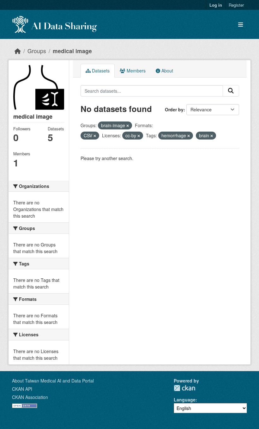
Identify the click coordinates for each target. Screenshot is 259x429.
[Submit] (231, 90)
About (166, 70)
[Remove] (127, 125)
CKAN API (22, 389)
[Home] (18, 51)
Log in (215, 5)
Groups (36, 51)
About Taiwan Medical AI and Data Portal (53, 380)
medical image (72, 51)
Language (185, 399)
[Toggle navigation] (240, 24)
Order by (174, 109)
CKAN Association (30, 397)
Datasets (100, 70)
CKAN (184, 388)
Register (236, 5)
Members (135, 70)
